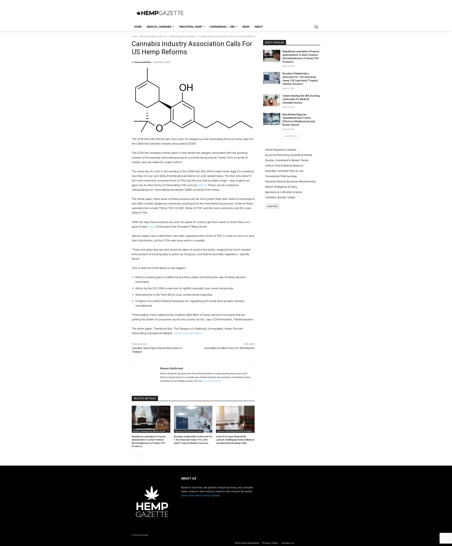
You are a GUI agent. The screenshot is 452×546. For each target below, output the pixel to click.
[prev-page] (134, 455)
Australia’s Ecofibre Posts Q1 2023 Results (229, 348)
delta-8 (201, 185)
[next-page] (139, 455)
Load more (290, 135)
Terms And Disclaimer (246, 542)
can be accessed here (187, 333)
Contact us (287, 542)
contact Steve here (211, 381)
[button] (316, 26)
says (152, 226)
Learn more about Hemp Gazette (200, 495)
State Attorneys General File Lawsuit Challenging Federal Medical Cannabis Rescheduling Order (235, 439)
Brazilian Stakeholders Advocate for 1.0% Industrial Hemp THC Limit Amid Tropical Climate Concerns (193, 439)
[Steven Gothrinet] (146, 374)
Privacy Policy (270, 542)
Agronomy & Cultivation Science (188, 431)
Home (135, 36)
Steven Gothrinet (143, 62)
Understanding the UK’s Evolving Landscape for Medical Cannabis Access (301, 99)
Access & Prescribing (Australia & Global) (234, 431)
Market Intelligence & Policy (153, 36)
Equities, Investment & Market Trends (149, 431)
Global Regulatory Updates (183, 36)
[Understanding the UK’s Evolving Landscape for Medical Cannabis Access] (271, 100)
